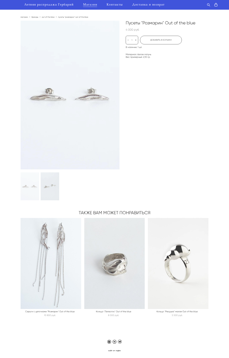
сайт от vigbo (114, 350)
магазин (24, 17)
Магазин (90, 4)
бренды (34, 17)
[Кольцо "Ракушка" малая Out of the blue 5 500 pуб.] (178, 263)
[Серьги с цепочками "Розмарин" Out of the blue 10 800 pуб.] (51, 263)
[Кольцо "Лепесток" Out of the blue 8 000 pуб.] (114, 263)
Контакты (115, 4)
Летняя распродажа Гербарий (49, 4)
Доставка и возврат (148, 4)
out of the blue (48, 17)
